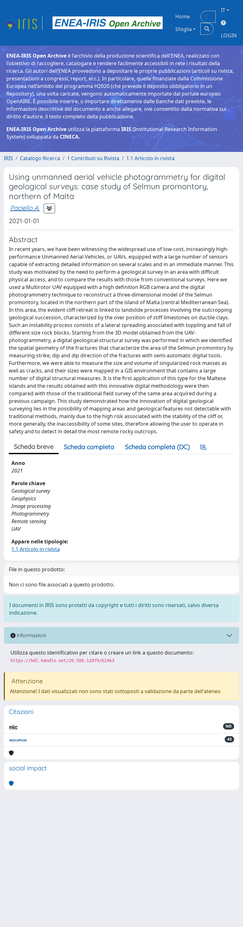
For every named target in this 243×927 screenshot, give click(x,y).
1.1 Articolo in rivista (150, 158)
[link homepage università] (107, 22)
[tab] (203, 447)
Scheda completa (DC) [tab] (157, 447)
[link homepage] (23, 22)
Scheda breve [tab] (33, 446)
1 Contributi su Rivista (93, 158)
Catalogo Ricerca (40, 158)
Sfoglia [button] (183, 29)
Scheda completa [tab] (89, 447)
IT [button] (223, 10)
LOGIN (229, 35)
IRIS (8, 158)
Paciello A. (25, 208)
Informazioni (31, 635)
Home (182, 16)
